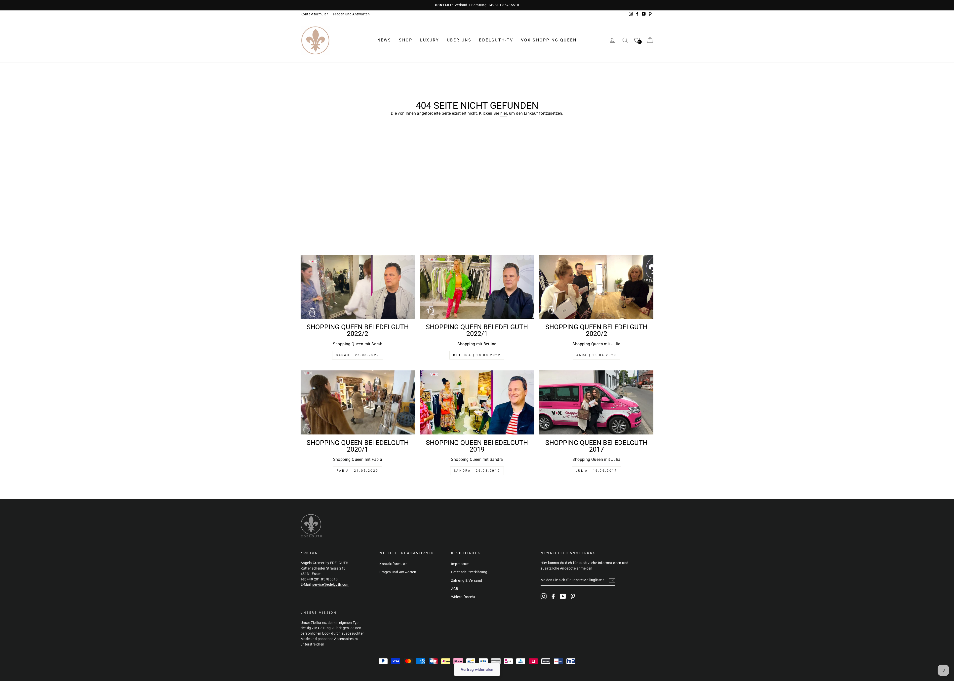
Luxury (429, 40)
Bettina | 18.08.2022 (477, 355)
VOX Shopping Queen (549, 40)
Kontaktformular (314, 14)
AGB (454, 589)
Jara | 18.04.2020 (596, 355)
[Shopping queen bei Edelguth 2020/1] (358, 402)
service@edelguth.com (330, 584)
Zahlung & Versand (466, 580)
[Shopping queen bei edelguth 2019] (477, 402)
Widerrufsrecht (463, 597)
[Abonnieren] (612, 580)
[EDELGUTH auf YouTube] (563, 596)
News (384, 40)
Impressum (460, 564)
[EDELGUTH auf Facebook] (553, 596)
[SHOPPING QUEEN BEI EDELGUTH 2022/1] (477, 287)
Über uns (459, 40)
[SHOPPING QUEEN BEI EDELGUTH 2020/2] (596, 287)
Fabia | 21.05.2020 (357, 470)
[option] (477, 5)
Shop (406, 40)
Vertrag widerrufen (477, 669)
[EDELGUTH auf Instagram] (544, 596)
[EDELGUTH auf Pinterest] (573, 596)
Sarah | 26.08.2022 (357, 355)
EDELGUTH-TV (496, 40)
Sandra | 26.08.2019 (477, 470)
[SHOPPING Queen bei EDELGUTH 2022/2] (358, 287)
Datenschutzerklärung (469, 572)
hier (503, 113)
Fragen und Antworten (351, 14)
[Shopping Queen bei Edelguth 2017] (596, 402)
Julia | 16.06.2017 (596, 470)
